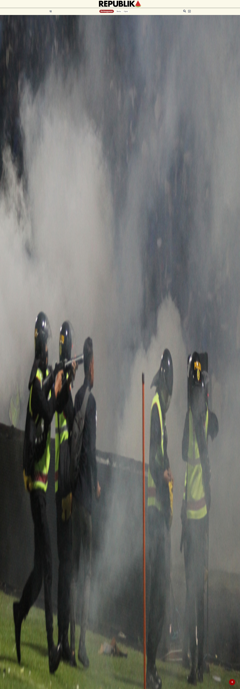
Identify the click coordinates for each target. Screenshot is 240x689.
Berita (119, 11)
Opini (126, 11)
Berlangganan (107, 11)
